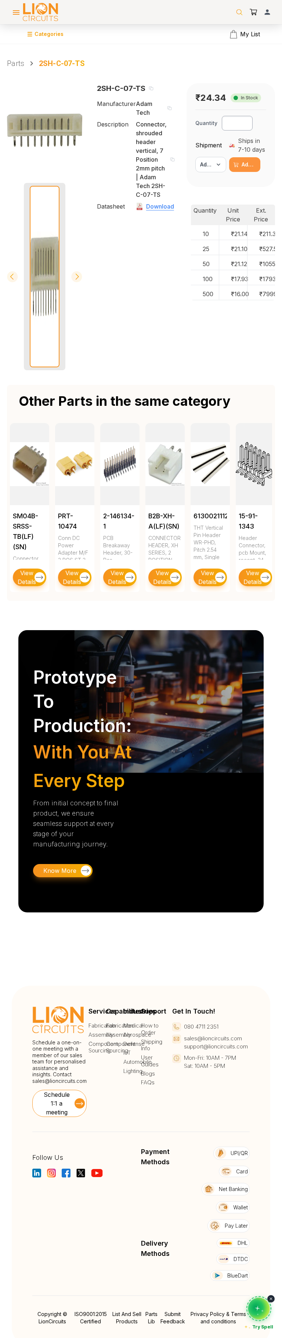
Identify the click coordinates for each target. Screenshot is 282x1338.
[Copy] (150, 88)
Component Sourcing (103, 1047)
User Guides (150, 1061)
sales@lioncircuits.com (59, 1081)
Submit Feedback (172, 1317)
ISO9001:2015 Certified (91, 1317)
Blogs (148, 1073)
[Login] (267, 12)
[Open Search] (239, 12)
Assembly (100, 1035)
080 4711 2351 (201, 1026)
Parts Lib (151, 1317)
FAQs (148, 1082)
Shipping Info (151, 1045)
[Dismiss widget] (271, 1298)
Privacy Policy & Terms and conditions (218, 1317)
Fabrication (102, 1025)
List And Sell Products (126, 1317)
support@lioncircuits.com (216, 1046)
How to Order (150, 1029)
